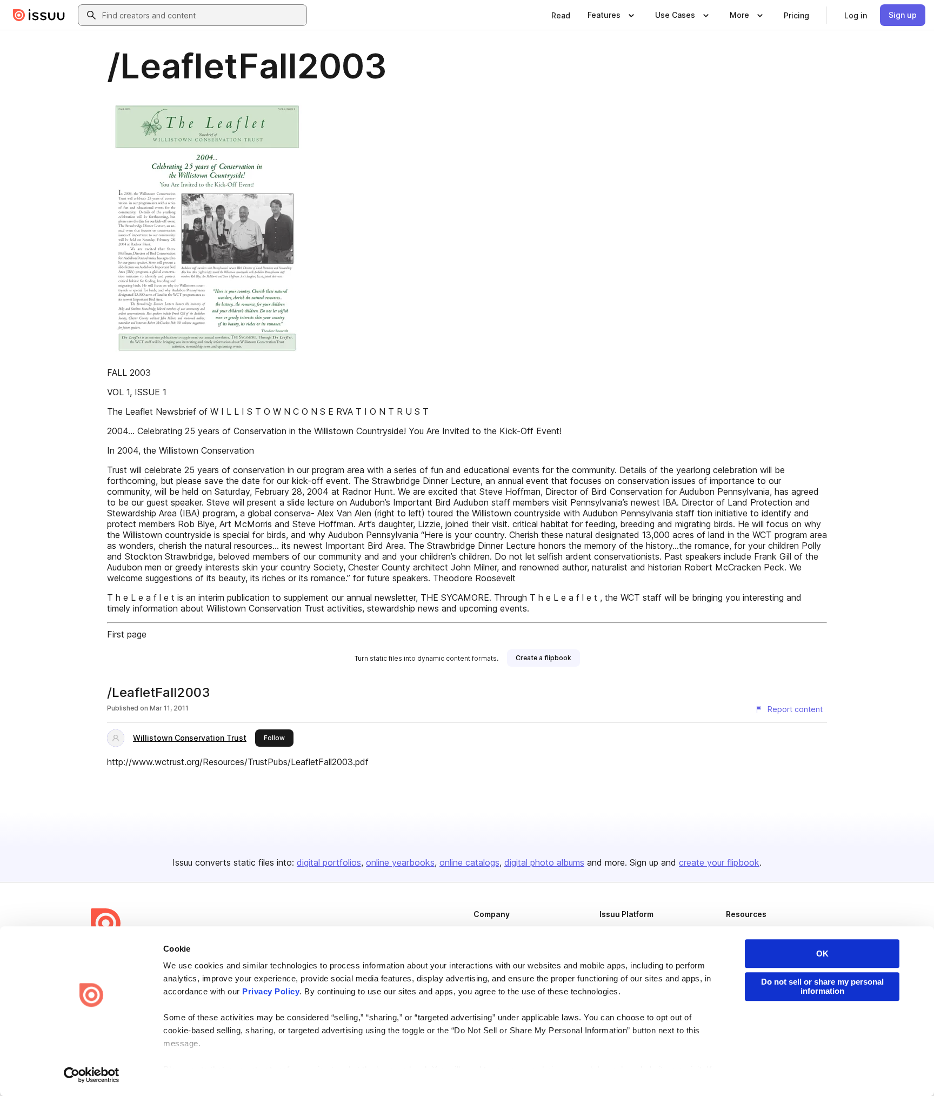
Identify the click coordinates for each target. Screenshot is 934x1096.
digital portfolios (329, 862)
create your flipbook (719, 862)
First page (126, 634)
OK (822, 953)
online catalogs (469, 862)
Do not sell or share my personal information (822, 986)
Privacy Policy (270, 991)
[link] (561, 15)
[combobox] (202, 15)
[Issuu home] (39, 15)
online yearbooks (400, 862)
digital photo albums (544, 862)
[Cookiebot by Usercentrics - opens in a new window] (91, 1075)
